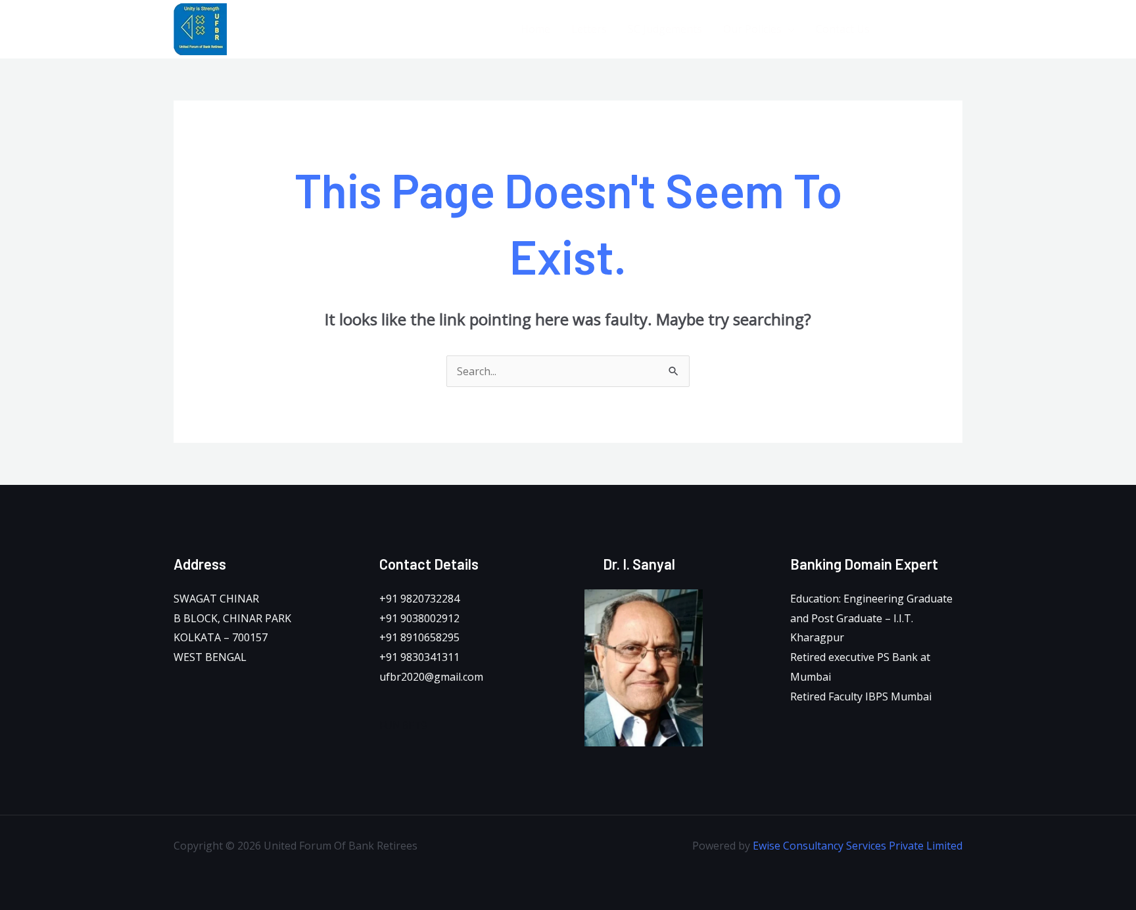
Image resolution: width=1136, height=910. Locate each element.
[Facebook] (898, 30)
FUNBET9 (403, 725)
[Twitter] (928, 30)
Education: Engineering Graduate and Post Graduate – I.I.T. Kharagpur (871, 618)
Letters (589, 29)
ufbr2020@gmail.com (431, 677)
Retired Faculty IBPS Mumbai (861, 696)
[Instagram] (957, 30)
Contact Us (843, 29)
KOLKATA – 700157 (221, 637)
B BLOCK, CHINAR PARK (232, 618)
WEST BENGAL (210, 657)
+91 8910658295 (419, 637)
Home (535, 29)
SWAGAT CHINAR (216, 598)
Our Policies (752, 29)
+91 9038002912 (419, 618)
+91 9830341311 (419, 657)
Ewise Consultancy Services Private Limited (857, 845)
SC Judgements (665, 29)
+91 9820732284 (419, 598)
